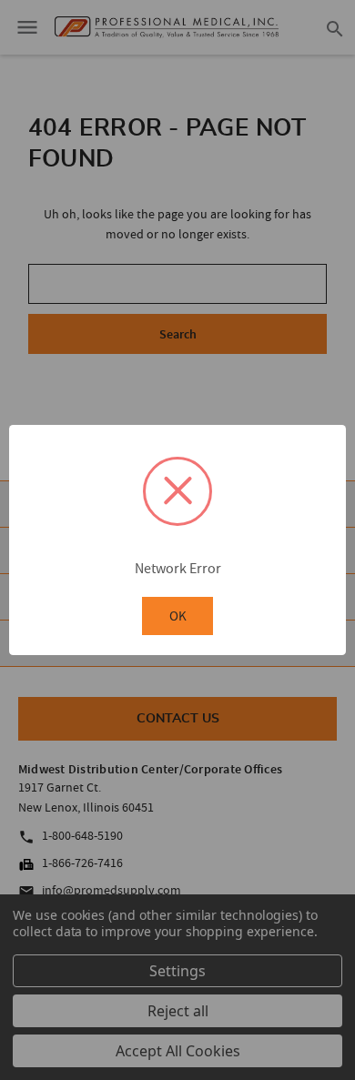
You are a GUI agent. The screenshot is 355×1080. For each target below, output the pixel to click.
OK (178, 615)
